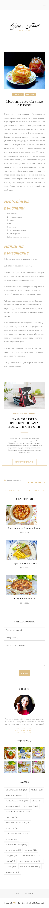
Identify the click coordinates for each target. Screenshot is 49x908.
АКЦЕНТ (37, 790)
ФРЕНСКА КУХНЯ (30, 866)
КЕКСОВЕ (12, 828)
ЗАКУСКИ (12, 817)
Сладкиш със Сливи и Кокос (24, 528)
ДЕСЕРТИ (31, 806)
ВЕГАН (37, 801)
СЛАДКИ (12, 856)
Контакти (29, 893)
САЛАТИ (31, 850)
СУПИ (10, 861)
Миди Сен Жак (35, 490)
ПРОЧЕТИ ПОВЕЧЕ (24, 462)
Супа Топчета (13, 490)
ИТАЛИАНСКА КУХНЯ (18, 823)
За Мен (16, 893)
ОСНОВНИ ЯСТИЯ (16, 845)
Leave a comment (14, 480)
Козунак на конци (24, 598)
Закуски (18, 94)
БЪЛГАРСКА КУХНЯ (17, 801)
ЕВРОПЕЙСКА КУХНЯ (18, 812)
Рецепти (30, 94)
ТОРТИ (11, 866)
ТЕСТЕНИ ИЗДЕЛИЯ (30, 861)
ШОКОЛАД (12, 872)
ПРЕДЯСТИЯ (13, 850)
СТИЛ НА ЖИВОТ (31, 856)
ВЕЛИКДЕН (13, 806)
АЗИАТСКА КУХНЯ (16, 790)
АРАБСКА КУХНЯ (15, 795)
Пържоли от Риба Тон (24, 563)
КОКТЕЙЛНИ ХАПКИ (17, 834)
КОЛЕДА (11, 839)
